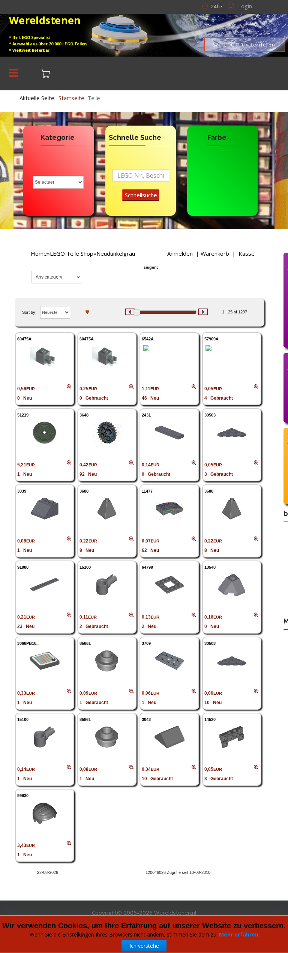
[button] (238, 5)
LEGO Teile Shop (71, 253)
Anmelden (180, 253)
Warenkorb (215, 253)
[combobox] (57, 277)
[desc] (87, 312)
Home (39, 253)
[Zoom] (69, 387)
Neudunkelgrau (115, 253)
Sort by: (29, 312)
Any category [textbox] (49, 277)
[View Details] (45, 356)
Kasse (246, 253)
